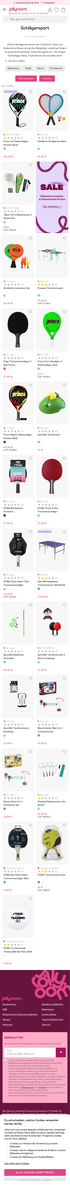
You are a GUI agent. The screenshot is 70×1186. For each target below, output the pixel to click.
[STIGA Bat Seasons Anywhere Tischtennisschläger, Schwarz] (4, 515)
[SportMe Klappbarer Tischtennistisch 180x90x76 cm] (39, 589)
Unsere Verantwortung (52, 1019)
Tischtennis (56, 68)
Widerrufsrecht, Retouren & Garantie (20, 1014)
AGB (5, 1009)
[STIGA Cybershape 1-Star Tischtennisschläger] (4, 589)
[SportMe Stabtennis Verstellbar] (4, 662)
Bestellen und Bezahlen (52, 1004)
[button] (4, 9)
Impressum (7, 1024)
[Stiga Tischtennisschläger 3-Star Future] (4, 369)
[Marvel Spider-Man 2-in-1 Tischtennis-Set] (39, 735)
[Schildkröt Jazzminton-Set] (4, 295)
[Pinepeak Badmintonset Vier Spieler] (39, 809)
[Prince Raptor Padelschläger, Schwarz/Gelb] (4, 442)
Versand (6, 1019)
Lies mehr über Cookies (16, 1163)
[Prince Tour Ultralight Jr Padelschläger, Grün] (39, 369)
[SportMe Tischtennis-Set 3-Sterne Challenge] (39, 662)
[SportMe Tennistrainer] (39, 442)
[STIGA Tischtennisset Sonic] (39, 882)
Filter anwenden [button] (26, 78)
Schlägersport (39, 36)
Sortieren (47, 78)
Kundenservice (9, 1004)
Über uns (46, 1024)
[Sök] (6, 19)
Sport (27, 36)
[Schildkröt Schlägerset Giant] (39, 148)
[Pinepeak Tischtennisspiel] (39, 295)
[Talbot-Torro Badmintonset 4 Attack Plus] (4, 222)
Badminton (13, 68)
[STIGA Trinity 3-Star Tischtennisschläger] (39, 515)
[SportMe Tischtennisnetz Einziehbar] (4, 735)
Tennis (40, 68)
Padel (28, 68)
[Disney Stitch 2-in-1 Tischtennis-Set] (4, 809)
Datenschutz (48, 1009)
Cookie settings (49, 1014)
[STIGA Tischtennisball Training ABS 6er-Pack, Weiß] (4, 955)
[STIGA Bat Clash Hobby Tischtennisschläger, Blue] (4, 882)
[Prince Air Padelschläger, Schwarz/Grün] (4, 148)
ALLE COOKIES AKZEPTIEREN (35, 1172)
